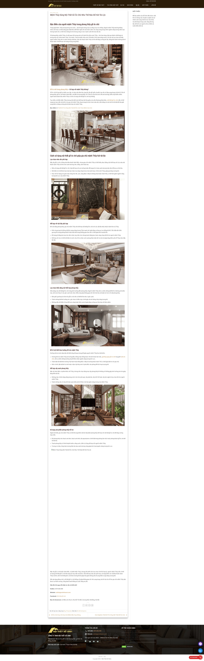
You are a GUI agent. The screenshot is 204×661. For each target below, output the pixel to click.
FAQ (105, 656)
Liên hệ (153, 5)
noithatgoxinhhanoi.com (100, 634)
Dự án (122, 5)
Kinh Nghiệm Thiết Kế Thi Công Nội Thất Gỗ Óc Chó (110, 615)
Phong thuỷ (55, 12)
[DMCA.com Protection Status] (127, 646)
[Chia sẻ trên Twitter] (86, 605)
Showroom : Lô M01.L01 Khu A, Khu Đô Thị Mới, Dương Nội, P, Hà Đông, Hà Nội (63, 1)
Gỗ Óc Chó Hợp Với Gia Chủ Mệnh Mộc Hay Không (66, 615)
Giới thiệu (145, 5)
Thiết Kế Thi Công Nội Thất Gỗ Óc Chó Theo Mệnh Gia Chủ (75, 108)
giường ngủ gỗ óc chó (109, 356)
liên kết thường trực (81, 611)
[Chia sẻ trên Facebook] (83, 605)
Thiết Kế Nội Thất (98, 5)
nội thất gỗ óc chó (112, 100)
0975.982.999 (97, 631)
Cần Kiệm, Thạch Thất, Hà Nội (68, 644)
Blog (137, 5)
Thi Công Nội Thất (113, 5)
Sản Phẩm (130, 5)
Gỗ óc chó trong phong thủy (59, 89)
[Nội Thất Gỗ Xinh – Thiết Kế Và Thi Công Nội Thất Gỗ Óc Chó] (55, 5)
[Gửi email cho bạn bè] (89, 605)
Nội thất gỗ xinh (61, 596)
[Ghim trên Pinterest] (92, 605)
